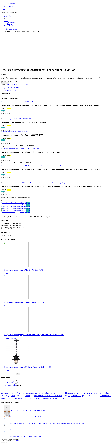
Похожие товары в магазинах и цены (14, 90)
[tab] (57, 87)
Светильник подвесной (10, 29)
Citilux (46, 393)
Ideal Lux (106, 393)
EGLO (63, 393)
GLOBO (96, 393)
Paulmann (19, 398)
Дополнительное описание (11, 87)
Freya (91, 393)
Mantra (59, 396)
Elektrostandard (70, 393)
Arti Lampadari (30, 393)
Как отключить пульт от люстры (19, 430)
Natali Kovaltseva (87, 395)
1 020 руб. (23, 203)
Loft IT (17, 395)
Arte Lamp (25, 84)
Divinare (58, 393)
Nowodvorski (105, 396)
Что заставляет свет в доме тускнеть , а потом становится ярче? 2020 (29, 410)
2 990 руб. (23, 206)
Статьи (6, 2)
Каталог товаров (8, 6)
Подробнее (12, 273)
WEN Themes (15, 440)
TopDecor (54, 398)
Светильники (11, 3)
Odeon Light (6, 398)
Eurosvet (77, 393)
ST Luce (42, 398)
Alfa (2, 393)
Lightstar (11, 396)
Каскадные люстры (9, 381)
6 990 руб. (23, 210)
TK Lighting (49, 398)
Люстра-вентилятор (9, 384)
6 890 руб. (23, 208)
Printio (22, 398)
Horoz (101, 393)
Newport (94, 395)
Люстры (9, 5)
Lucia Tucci (21, 395)
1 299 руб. (23, 204)
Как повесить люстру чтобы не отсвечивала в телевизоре (26, 436)
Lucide (27, 395)
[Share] (3, 442)
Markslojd (64, 395)
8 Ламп (3, 9)
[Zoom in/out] (6, 442)
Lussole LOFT (51, 396)
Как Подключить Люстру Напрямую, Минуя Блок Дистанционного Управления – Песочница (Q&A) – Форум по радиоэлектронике (47, 423)
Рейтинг (6, 88)
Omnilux (14, 398)
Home (5, 28)
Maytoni (71, 395)
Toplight (57, 398)
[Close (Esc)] (1, 442)
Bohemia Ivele (39, 393)
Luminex (32, 395)
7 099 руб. (23, 212)
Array (14, 393)
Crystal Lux (52, 393)
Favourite (84, 393)
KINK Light (4, 396)
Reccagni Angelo (29, 398)
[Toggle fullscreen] (4, 442)
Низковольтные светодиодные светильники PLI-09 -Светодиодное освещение (32, 416)
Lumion (37, 396)
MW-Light (79, 396)
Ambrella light (7, 393)
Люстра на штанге (9, 382)
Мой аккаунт (7, 15)
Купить (3, 110)
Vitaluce (62, 398)
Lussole (43, 396)
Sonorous (36, 398)
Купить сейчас (5, 83)
